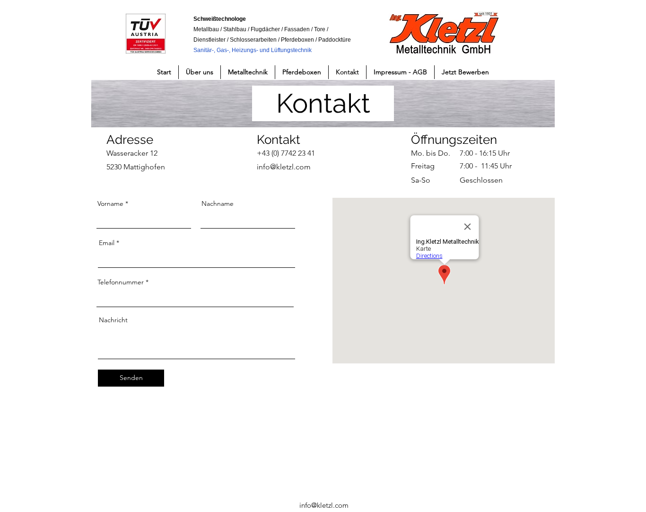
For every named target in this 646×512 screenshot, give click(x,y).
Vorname (110, 203)
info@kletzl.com (324, 505)
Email (106, 242)
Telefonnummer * (122, 282)
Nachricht (113, 320)
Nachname (217, 203)
